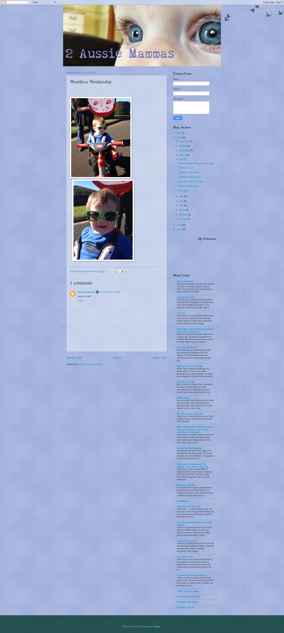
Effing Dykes (183, 398)
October (183, 146)
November (184, 141)
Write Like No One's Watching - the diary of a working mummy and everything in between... (194, 429)
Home (117, 357)
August (183, 155)
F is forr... (182, 313)
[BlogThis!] (116, 271)
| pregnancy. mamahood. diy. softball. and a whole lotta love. (193, 465)
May (181, 201)
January (183, 219)
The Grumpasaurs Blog (188, 596)
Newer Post (74, 357)
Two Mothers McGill (187, 347)
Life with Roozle (185, 281)
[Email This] (113, 271)
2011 (179, 229)
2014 (179, 133)
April (181, 205)
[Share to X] (119, 271)
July (181, 159)
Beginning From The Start (190, 366)
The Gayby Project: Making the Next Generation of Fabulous (195, 330)
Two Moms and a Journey (190, 414)
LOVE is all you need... (188, 591)
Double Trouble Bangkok (189, 448)
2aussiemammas (86, 292)
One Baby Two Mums (187, 602)
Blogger (156, 626)
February (183, 214)
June (181, 196)
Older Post (160, 357)
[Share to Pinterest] (126, 271)
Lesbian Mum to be (186, 541)
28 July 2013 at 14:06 (110, 292)
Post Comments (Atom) (91, 364)
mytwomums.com (186, 297)
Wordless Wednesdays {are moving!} (195, 163)
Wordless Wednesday (188, 172)
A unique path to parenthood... (192, 575)
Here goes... (184, 190)
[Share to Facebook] (122, 271)
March (182, 210)
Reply (80, 300)
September (184, 150)
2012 (179, 225)
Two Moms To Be (185, 382)
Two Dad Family (185, 557)
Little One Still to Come (189, 506)
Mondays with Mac (186, 485)
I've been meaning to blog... (191, 181)
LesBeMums (183, 501)
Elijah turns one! (186, 168)
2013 (179, 137)
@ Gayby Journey (186, 607)
